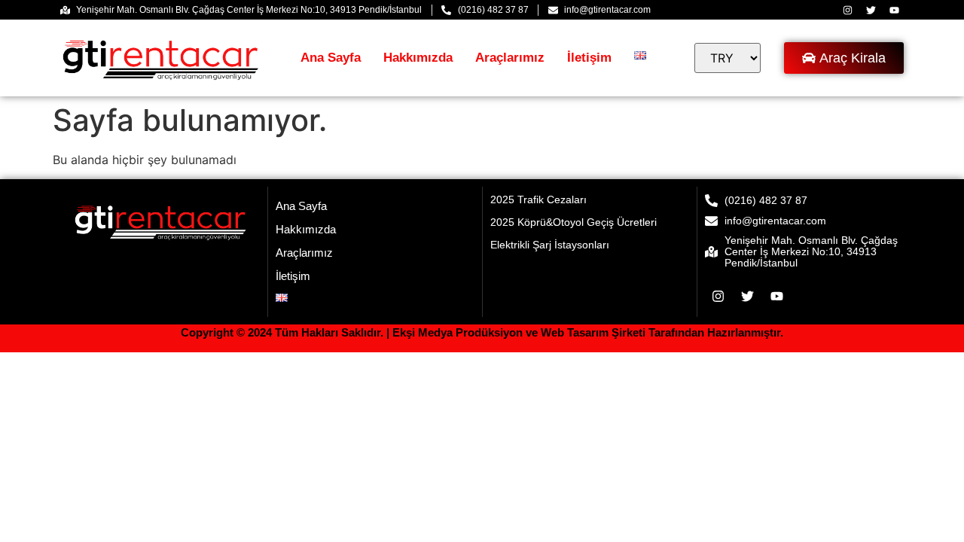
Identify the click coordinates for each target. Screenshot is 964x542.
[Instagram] (847, 10)
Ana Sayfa (330, 57)
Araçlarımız (510, 57)
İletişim (589, 57)
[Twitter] (870, 10)
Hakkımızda (418, 57)
